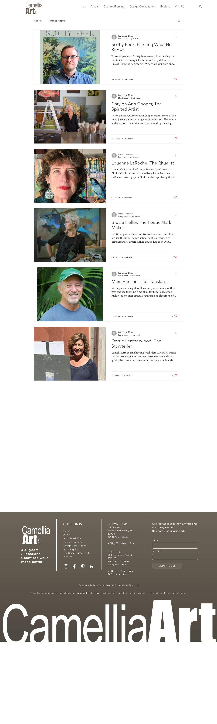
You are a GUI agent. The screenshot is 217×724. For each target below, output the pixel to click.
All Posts (38, 20)
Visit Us (67, 556)
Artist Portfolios (72, 538)
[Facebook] (74, 566)
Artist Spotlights (57, 20)
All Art (66, 534)
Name (156, 540)
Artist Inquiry (70, 549)
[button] (83, 6)
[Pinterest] (83, 566)
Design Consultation (74, 545)
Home (66, 531)
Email (156, 551)
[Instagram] (66, 566)
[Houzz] (91, 566)
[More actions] (177, 37)
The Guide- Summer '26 (74, 553)
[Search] (200, 6)
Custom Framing (73, 542)
